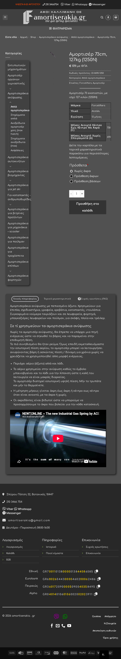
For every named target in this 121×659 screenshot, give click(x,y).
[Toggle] (10, 88)
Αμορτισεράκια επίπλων (18, 263)
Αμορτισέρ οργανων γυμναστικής (16, 79)
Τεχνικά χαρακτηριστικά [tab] (57, 299)
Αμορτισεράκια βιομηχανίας (18, 173)
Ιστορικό (51, 547)
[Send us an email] (58, 626)
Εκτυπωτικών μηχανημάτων (17, 67)
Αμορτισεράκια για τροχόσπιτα (18, 251)
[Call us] (63, 626)
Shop (33, 37)
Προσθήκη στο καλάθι (87, 207)
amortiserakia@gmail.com (28, 520)
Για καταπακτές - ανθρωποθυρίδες (19, 197)
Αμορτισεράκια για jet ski (18, 187)
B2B (8, 559)
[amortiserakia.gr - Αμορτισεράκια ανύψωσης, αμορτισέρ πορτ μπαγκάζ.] (54, 17)
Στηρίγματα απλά (18, 117)
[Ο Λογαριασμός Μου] (108, 17)
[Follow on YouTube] (69, 626)
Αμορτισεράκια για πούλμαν (18, 239)
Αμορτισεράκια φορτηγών (18, 277)
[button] (5, 17)
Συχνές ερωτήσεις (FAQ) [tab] (94, 299)
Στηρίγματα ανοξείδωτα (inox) (18, 142)
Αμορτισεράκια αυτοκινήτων (18, 159)
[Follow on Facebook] (52, 626)
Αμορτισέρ (99, 83)
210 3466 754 (13, 501)
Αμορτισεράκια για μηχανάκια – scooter (18, 227)
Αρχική (23, 37)
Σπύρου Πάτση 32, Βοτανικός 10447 (28, 494)
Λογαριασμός (14, 547)
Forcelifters (86, 83)
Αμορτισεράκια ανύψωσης (53, 37)
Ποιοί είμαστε (54, 553)
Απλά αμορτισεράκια (82, 37)
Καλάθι (10, 553)
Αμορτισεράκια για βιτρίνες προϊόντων (18, 213)
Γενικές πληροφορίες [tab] (25, 299)
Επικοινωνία (93, 553)
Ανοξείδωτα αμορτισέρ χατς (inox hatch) (18, 128)
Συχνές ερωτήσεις (97, 547)
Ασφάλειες (17, 150)
